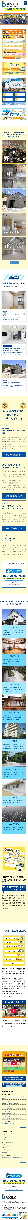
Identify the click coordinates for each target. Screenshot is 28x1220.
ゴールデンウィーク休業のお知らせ (10, 1103)
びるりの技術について (14, 496)
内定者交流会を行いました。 (9, 1113)
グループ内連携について (14, 528)
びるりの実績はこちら (14, 455)
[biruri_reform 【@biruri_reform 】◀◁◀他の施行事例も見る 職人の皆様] (14, 200)
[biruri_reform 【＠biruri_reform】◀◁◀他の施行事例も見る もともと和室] (14, 176)
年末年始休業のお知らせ (8, 1123)
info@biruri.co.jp (5, 1205)
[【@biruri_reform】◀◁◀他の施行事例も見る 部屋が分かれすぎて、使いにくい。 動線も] (14, 224)
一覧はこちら (23, 1127)
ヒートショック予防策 (7, 1142)
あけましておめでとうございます (10, 1137)
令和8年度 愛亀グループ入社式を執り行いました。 (14, 1108)
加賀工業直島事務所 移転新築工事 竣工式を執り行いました (14, 1097)
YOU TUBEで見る (8, 1071)
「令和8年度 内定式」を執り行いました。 (12, 1118)
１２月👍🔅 (5, 1147)
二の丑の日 (4, 1152)
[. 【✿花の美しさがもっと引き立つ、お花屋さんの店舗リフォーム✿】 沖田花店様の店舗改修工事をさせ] (14, 248)
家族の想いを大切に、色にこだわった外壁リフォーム (14, 1157)
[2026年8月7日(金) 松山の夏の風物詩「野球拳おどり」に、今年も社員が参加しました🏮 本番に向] (14, 152)
